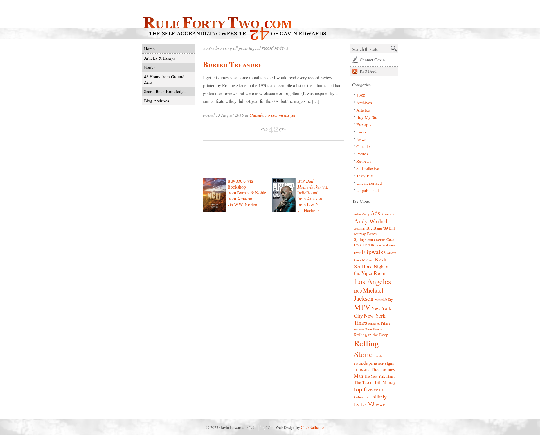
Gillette (391, 253)
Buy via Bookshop (240, 184)
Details (369, 245)
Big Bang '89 (377, 228)
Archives (364, 102)
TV (376, 390)
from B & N (308, 204)
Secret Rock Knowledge (165, 91)
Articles (363, 110)
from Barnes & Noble (247, 193)
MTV (362, 307)
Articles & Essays (159, 58)
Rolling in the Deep (371, 334)
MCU (358, 291)
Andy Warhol (370, 221)
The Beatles (362, 370)
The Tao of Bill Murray (375, 382)
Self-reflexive (367, 168)
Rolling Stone (366, 348)
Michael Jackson (368, 294)
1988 (360, 95)
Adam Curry (361, 214)
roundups (363, 362)
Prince (385, 323)
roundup (378, 356)
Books (149, 67)
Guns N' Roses (364, 260)
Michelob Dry (384, 299)
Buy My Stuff (368, 117)
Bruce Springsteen (365, 236)
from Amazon (240, 198)
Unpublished (367, 190)
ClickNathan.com (314, 427)
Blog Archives (156, 100)
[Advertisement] (269, 154)
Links (361, 132)
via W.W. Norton (242, 204)
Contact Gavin (372, 59)
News (361, 139)
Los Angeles (372, 281)
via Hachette (308, 210)
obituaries (374, 323)
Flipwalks (374, 252)
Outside (256, 115)
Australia (359, 228)
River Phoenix (373, 329)
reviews (359, 329)
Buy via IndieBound (312, 187)
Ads (375, 213)
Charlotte (379, 240)
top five (363, 389)
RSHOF (379, 364)
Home (149, 48)
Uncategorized (369, 183)
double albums (385, 245)
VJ (371, 404)
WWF (380, 404)
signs (389, 363)
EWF (357, 253)
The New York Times (379, 376)
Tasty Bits (365, 175)
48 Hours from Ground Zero (164, 79)
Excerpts (363, 124)
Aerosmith (387, 214)
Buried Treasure (232, 64)
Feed (368, 71)
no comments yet (280, 115)
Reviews (363, 161)
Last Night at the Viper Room (372, 269)
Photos (362, 154)
